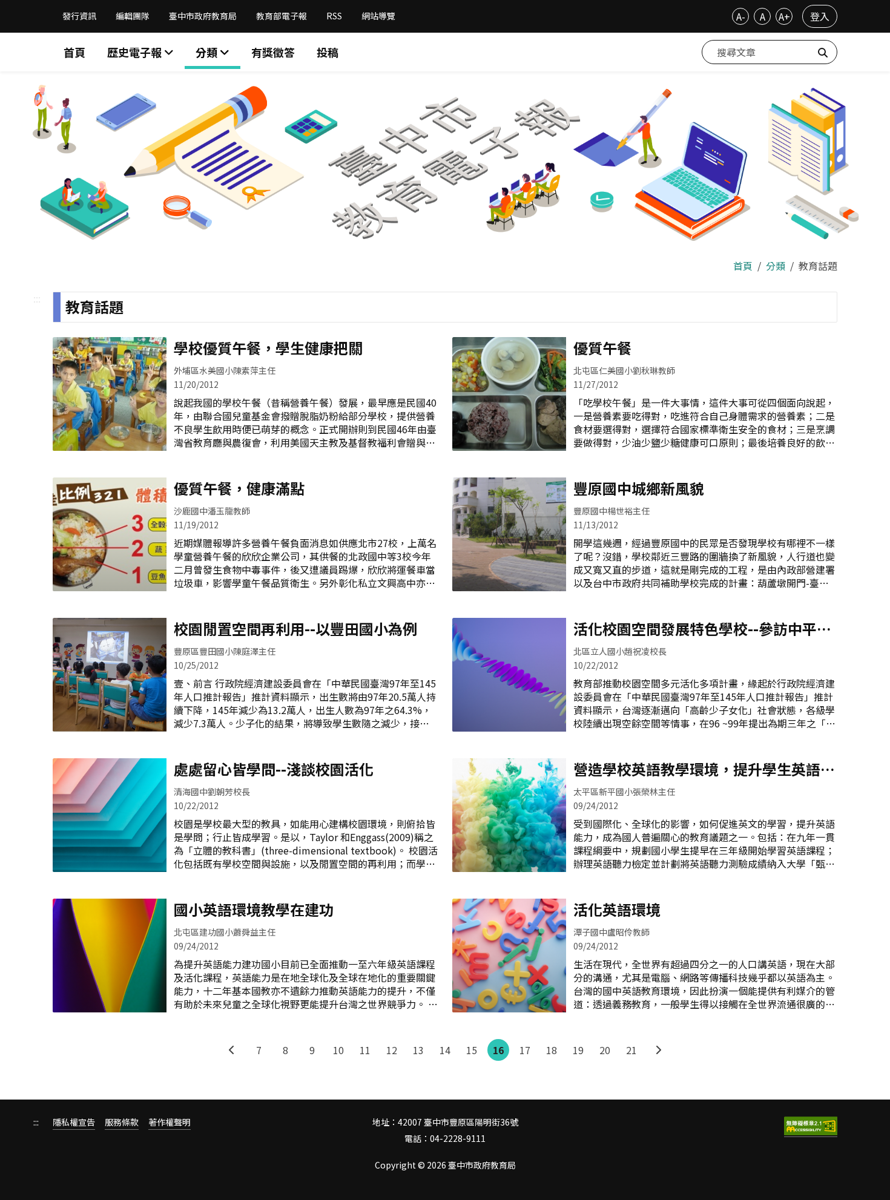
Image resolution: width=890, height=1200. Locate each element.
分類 (775, 265)
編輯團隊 (133, 16)
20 (604, 1050)
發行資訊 (79, 16)
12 (391, 1050)
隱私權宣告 (74, 1122)
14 (445, 1050)
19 (578, 1050)
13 (418, 1050)
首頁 (74, 52)
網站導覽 (378, 16)
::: (37, 298)
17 (524, 1050)
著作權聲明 (169, 1122)
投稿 (327, 52)
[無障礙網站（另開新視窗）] (810, 1126)
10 (338, 1050)
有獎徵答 (273, 52)
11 (365, 1050)
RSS (334, 16)
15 (471, 1050)
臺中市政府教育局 (203, 16)
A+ (784, 16)
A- (740, 16)
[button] (212, 52)
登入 (819, 16)
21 (631, 1050)
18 (551, 1050)
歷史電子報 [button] (135, 52)
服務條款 (122, 1122)
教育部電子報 (281, 16)
